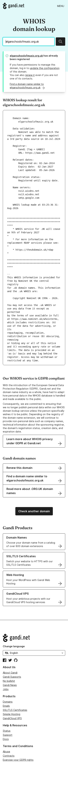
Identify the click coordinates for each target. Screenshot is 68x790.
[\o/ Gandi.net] (34, 638)
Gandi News (10, 685)
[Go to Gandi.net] (13, 6)
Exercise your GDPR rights (18, 759)
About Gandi (10, 672)
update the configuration (44, 68)
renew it (30, 75)
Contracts (8, 755)
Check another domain (34, 511)
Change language (14, 646)
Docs (6, 739)
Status (6, 730)
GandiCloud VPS (12, 718)
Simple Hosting (11, 714)
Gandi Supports (12, 676)
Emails (6, 705)
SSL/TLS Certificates (15, 709)
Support (7, 734)
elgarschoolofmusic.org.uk (26, 55)
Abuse (6, 751)
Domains (8, 701)
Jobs (6, 689)
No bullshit (9, 680)
